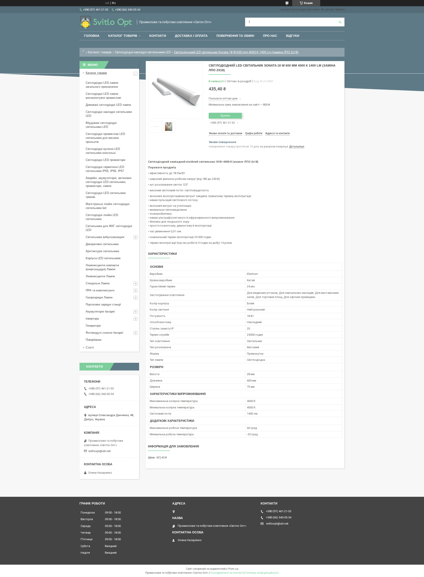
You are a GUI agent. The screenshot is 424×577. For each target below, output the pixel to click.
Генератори (93, 325)
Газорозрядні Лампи (99, 297)
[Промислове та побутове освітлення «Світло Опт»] (106, 22)
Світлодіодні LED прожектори (105, 160)
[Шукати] (340, 22)
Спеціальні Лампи (98, 283)
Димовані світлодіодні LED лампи (108, 104)
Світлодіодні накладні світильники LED (143, 52)
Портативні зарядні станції (103, 304)
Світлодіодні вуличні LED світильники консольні (103, 150)
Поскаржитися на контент (226, 572)
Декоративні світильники (102, 244)
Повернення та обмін (235, 35)
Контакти (157, 35)
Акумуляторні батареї (100, 311)
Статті (90, 347)
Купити (225, 115)
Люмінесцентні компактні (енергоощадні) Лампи (102, 267)
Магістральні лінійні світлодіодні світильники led (107, 206)
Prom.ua (233, 568)
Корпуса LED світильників (103, 258)
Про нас (270, 35)
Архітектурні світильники (102, 251)
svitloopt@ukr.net (99, 451)
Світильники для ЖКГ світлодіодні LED (109, 228)
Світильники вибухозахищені (105, 237)
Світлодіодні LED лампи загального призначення (102, 84)
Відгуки (292, 35)
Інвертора (92, 318)
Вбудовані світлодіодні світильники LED (101, 124)
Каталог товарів (122, 35)
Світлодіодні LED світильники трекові (106, 195)
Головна (91, 35)
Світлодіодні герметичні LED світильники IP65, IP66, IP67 (105, 169)
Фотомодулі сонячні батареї (104, 332)
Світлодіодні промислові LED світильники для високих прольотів (105, 137)
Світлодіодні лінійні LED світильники (102, 217)
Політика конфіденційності (262, 572)
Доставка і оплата (191, 35)
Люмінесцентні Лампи (100, 276)
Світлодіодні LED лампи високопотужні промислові (103, 95)
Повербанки (93, 339)
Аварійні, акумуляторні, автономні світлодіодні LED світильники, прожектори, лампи (108, 182)
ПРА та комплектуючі (100, 290)
